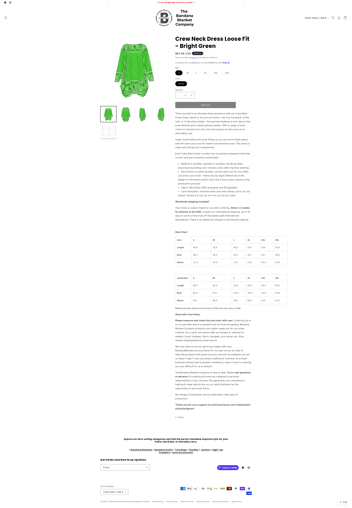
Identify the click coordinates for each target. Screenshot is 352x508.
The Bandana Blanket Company (120, 502)
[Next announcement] (244, 2)
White (182, 84)
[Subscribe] (147, 467)
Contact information (220, 501)
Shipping (193, 57)
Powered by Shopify (141, 502)
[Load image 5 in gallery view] (108, 131)
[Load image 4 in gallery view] (160, 114)
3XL (228, 73)
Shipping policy (203, 501)
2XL (217, 73)
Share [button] (181, 417)
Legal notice (236, 501)
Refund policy (158, 501)
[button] (6, 18)
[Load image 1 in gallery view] (108, 114)
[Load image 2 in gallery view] (126, 114)
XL (207, 73)
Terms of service (187, 501)
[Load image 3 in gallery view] (143, 114)
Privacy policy (172, 501)
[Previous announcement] (108, 2)
